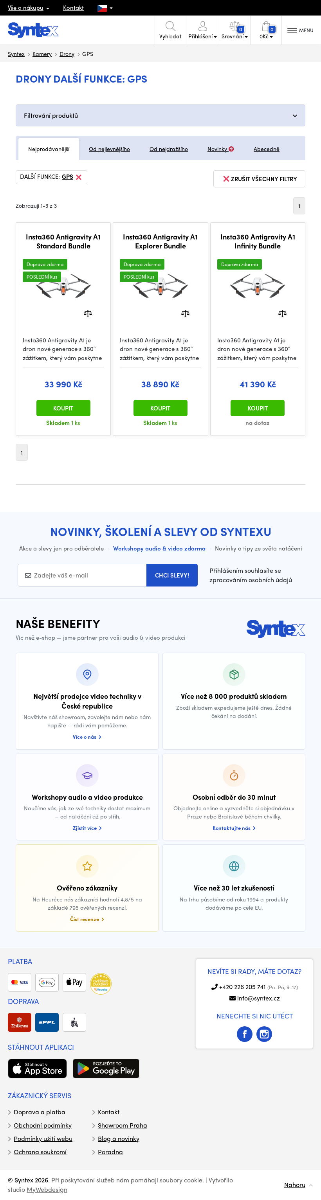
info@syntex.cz (258, 997)
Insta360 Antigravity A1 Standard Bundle (63, 241)
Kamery (42, 54)
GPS (67, 177)
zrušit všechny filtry (264, 179)
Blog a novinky (118, 1138)
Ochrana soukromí (40, 1151)
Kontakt (73, 7)
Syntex (16, 54)
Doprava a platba (39, 1111)
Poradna (110, 1151)
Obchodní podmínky (43, 1125)
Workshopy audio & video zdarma (159, 548)
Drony (67, 54)
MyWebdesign (47, 1189)
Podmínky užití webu (43, 1138)
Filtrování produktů (51, 115)
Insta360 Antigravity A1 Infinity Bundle (257, 241)
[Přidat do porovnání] (88, 312)
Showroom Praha (122, 1125)
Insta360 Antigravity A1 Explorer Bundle (160, 241)
